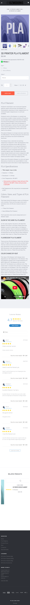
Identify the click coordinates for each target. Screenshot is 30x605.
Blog (2, 545)
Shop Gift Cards (4, 549)
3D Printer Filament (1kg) (7, 556)
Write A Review (15, 325)
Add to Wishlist (21, 93)
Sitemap (15, 603)
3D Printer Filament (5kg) (7, 560)
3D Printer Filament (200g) (7, 558)
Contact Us (3, 547)
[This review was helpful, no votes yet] (23, 355)
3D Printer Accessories (6, 562)
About (2, 538)
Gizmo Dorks (4, 49)
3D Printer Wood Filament (15, 487)
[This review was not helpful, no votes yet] (26, 355)
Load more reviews (15, 450)
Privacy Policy (4, 543)
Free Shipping (4, 541)
